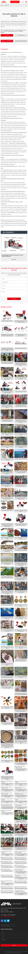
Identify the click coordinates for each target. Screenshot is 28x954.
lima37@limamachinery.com (7, 916)
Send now (14, 945)
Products (7, 5)
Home (2, 5)
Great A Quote (14, 1)
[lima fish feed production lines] (8, 920)
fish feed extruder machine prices (10, 31)
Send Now (14, 298)
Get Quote (7, 35)
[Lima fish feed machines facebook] (2, 920)
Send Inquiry (21, 35)
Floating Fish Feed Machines (17, 952)
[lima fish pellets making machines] (5, 920)
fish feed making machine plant (7, 30)
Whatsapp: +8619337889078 (6, 40)
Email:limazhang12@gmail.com (21, 40)
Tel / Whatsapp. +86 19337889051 (8, 914)
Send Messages (6, 929)
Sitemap (10, 952)
